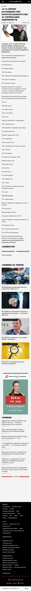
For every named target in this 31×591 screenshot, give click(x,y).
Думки (21, 528)
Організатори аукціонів (20, 567)
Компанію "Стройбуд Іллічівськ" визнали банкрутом (13, 363)
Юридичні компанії (7, 565)
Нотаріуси (16, 565)
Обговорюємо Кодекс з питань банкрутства (13, 530)
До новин (4, 6)
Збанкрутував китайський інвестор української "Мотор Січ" (14, 288)
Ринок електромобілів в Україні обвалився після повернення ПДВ (13, 430)
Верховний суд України (8, 549)
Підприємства (6, 537)
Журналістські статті (14, 524)
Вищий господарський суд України (11, 547)
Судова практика (6, 533)
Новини (4, 504)
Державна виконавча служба (9, 560)
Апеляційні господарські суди (9, 545)
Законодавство (6, 506)
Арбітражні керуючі (7, 567)
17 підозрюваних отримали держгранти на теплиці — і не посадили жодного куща (15, 445)
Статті (4, 521)
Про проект (9, 583)
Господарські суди (7, 543)
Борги (17, 511)
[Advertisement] (14, 489)
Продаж (16, 515)
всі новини (15, 476)
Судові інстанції (7, 541)
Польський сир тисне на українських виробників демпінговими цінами (14, 453)
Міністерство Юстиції (7, 558)
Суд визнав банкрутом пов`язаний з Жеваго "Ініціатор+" (14, 338)
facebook (22, 583)
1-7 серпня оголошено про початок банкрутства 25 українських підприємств (13, 240)
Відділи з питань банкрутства (9, 562)
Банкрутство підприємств (10, 269)
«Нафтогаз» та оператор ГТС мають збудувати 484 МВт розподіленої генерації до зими (13, 460)
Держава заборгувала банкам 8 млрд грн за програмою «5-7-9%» (14, 437)
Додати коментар (7, 255)
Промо (21, 515)
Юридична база (7, 556)
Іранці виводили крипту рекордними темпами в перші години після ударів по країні (14, 469)
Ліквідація (5, 509)
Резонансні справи (16, 506)
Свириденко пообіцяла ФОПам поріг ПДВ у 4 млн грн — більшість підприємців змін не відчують (14, 422)
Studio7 (26, 588)
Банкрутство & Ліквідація (9, 57)
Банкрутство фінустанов (8, 511)
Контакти (15, 583)
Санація (12, 509)
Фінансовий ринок (12, 518)
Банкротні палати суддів (8, 552)
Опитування (6, 573)
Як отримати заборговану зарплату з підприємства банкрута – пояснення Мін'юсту (15, 313)
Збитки (19, 513)
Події (10, 515)
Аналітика (4, 524)
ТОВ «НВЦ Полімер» (7, 195)
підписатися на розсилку (17, 579)
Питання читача (6, 526)
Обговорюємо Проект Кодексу (10, 528)
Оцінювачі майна (6, 569)
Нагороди (4, 515)
